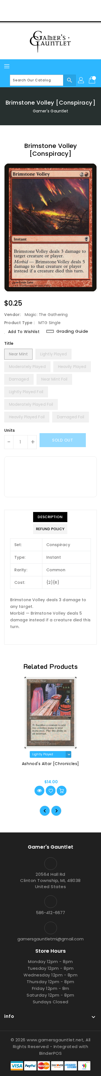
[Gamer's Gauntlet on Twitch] (72, 6)
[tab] (50, 517)
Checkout (40, 15)
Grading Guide (72, 331)
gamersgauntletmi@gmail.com (50, 939)
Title (9, 343)
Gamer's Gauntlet (50, 111)
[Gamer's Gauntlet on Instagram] (50, 6)
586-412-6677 (50, 912)
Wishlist (63, 15)
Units (9, 430)
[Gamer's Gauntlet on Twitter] (40, 6)
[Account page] (81, 80)
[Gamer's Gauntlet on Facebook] (29, 6)
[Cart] (92, 80)
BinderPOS (50, 1053)
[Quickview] (39, 791)
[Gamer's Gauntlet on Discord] (61, 6)
